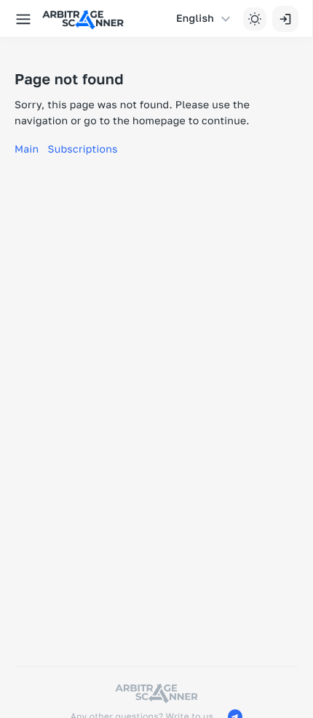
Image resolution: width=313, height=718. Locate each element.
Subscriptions (82, 149)
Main (27, 149)
